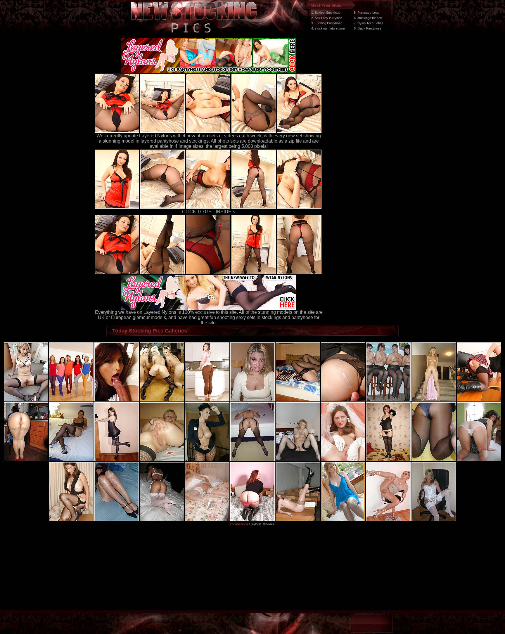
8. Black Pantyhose (367, 28)
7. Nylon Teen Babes (368, 23)
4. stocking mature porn (328, 28)
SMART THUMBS (263, 523)
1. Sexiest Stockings (325, 12)
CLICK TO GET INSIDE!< (208, 211)
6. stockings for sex (368, 18)
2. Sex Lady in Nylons (326, 18)
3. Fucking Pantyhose (326, 23)
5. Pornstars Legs (366, 12)
